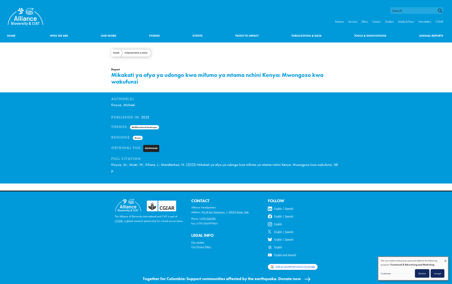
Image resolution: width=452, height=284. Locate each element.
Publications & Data (307, 36)
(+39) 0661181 (208, 219)
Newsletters (424, 21)
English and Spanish (285, 255)
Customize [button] (386, 273)
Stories (154, 36)
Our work (108, 36)
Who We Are (59, 36)
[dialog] (413, 268)
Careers (376, 21)
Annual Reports (431, 36)
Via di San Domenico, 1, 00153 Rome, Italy (225, 212)
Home (11, 36)
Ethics (365, 21)
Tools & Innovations (370, 36)
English (278, 208)
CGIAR (439, 21)
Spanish (289, 208)
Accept (437, 273)
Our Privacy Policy (201, 247)
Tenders (389, 21)
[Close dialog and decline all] (445, 259)
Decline (422, 273)
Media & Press (406, 21)
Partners (339, 21)
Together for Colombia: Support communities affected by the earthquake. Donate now (222, 278)
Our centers (197, 242)
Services (352, 21)
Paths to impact (247, 36)
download (151, 148)
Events (198, 36)
